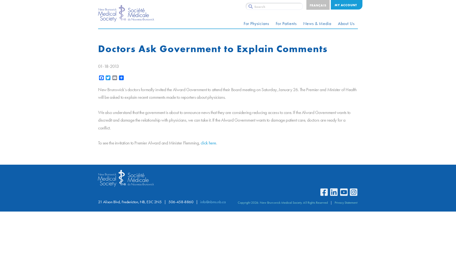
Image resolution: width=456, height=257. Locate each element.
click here (208, 143)
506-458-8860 (180, 202)
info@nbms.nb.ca (213, 202)
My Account (346, 5)
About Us (346, 23)
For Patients (286, 23)
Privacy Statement (346, 202)
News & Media (317, 23)
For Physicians (256, 23)
